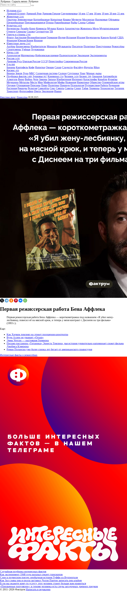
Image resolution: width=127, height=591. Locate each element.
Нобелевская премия (47, 55)
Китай (113, 37)
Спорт (77, 88)
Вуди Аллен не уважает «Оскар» (25, 337)
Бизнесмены (23, 46)
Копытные (56, 19)
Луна (25, 73)
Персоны (35, 85)
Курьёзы (112, 79)
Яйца (97, 67)
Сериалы (21, 31)
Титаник (119, 88)
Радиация (114, 85)
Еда (11, 64)
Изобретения (64, 79)
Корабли (102, 79)
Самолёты (43, 88)
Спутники (73, 73)
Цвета (37, 91)
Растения (12, 88)
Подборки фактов (19, 76)
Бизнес (85, 76)
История (14, 10)
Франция (12, 40)
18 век (97, 13)
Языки (58, 91)
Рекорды (22, 88)
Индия (61, 37)
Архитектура (72, 28)
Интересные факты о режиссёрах (18, 355)
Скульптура (42, 31)
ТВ (51, 31)
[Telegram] (7, 300)
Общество (95, 82)
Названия (70, 82)
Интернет (77, 79)
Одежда (11, 31)
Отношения (23, 85)
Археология (13, 55)
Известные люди (19, 43)
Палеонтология (68, 55)
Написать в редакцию (38, 589)
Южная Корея (25, 40)
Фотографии (26, 91)
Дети (35, 79)
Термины (94, 88)
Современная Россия (75, 61)
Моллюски (88, 19)
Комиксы (41, 28)
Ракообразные (62, 22)
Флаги (10, 37)
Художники (37, 49)
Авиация (97, 76)
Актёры (11, 46)
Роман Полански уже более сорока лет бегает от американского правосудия (49, 349)
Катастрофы (90, 79)
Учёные (26, 49)
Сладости (67, 67)
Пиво (44, 85)
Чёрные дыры (94, 73)
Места (33, 82)
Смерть (60, 88)
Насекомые (101, 19)
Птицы (50, 22)
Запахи (52, 79)
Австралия (20, 37)
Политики (89, 46)
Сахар (58, 67)
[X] (2, 300)
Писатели (77, 46)
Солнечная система (47, 73)
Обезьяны (113, 19)
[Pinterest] (16, 300)
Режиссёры (118, 46)
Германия (52, 37)
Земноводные (25, 19)
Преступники (103, 46)
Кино (32, 28)
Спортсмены (14, 49)
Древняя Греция (51, 13)
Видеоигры (13, 28)
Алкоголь (12, 79)
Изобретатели (38, 46)
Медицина (13, 82)
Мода (96, 28)
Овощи (50, 67)
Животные (15, 16)
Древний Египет (16, 13)
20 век (113, 13)
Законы (43, 79)
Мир (40, 82)
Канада (105, 37)
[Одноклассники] (11, 300)
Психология (77, 85)
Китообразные (41, 19)
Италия (81, 37)
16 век (81, 13)
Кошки (67, 19)
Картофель (22, 67)
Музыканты (64, 46)
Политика (53, 85)
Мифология (50, 82)
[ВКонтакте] (20, 300)
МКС (32, 73)
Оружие (11, 85)
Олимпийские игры (113, 82)
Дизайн (24, 28)
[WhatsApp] (25, 300)
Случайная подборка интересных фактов (23, 571)
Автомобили (110, 76)
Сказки (31, 31)
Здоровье (40, 76)
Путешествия (92, 85)
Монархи (52, 46)
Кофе (31, 67)
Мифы (61, 82)
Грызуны (12, 19)
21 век (120, 13)
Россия (13, 58)
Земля (18, 73)
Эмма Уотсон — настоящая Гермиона (28, 340)
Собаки (90, 22)
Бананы (11, 67)
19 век (105, 13)
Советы (69, 88)
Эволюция (83, 55)
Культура (14, 25)
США (120, 37)
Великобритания (36, 37)
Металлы (24, 82)
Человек (71, 76)
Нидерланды (93, 37)
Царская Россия (31, 61)
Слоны (82, 22)
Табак (85, 88)
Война (28, 79)
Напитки (40, 67)
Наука (13, 52)
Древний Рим (34, 13)
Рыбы (74, 22)
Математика (28, 55)
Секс (52, 88)
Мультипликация (109, 28)
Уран (82, 73)
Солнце (62, 73)
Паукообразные (15, 22)
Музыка (51, 28)
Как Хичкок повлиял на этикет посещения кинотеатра (37, 334)
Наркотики (83, 82)
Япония (38, 40)
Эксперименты (98, 55)
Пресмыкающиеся (35, 22)
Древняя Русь (14, 61)
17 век (89, 13)
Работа (104, 85)
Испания (71, 37)
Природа (65, 85)
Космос (13, 70)
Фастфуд (78, 67)
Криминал (56, 76)
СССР (44, 61)
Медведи (76, 19)
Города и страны (19, 34)
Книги (60, 28)
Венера (11, 73)
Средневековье (69, 13)
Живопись (86, 28)
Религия (32, 88)
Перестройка (55, 61)
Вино (21, 79)
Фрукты (88, 67)
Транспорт (13, 91)
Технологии (107, 88)
